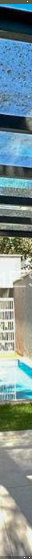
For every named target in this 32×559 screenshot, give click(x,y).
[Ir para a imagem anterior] (3, 557)
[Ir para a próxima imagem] (5, 557)
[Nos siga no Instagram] (28, 2)
